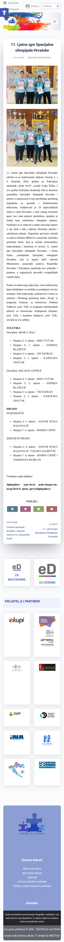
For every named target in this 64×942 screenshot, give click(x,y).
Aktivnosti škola (32, 868)
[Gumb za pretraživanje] (58, 6)
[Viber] (25, 509)
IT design (40, 935)
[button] (4, 12)
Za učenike (47, 582)
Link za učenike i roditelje (32, 881)
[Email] (51, 509)
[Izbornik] (55, 21)
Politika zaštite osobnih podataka (32, 886)
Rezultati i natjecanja (39, 58)
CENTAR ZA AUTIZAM (48, 929)
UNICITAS (54, 935)
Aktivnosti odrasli (32, 873)
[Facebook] (12, 509)
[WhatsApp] (38, 509)
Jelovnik (32, 877)
